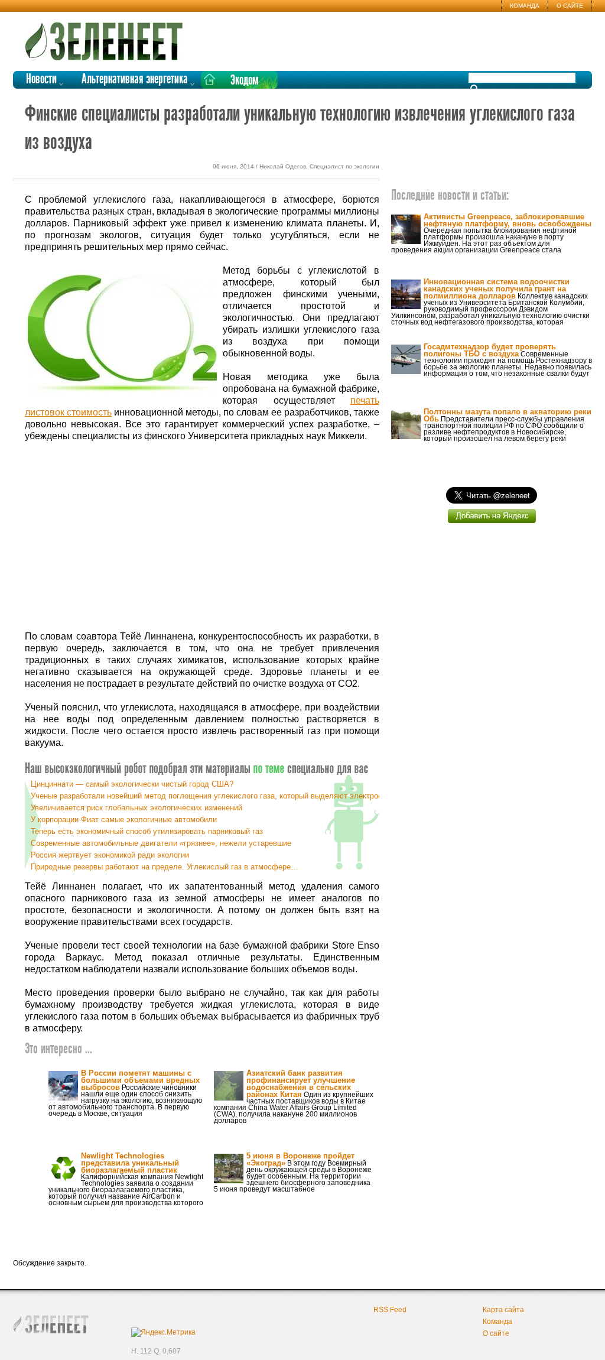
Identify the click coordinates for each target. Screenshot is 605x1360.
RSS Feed (389, 1310)
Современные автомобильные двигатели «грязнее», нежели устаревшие (161, 843)
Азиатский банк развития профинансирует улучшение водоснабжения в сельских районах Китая (300, 1084)
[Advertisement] (202, 536)
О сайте (570, 5)
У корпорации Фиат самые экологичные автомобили (124, 819)
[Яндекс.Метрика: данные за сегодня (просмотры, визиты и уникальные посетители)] (163, 1332)
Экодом (244, 80)
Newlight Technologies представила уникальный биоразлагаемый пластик (130, 1162)
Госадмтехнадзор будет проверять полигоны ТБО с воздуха (490, 350)
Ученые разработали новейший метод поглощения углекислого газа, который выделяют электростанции (218, 795)
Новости (41, 79)
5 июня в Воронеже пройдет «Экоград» (300, 1159)
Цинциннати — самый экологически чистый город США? (132, 784)
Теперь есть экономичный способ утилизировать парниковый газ (147, 831)
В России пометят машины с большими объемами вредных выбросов (140, 1080)
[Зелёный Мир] (107, 36)
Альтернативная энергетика (135, 79)
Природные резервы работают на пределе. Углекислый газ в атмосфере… (164, 866)
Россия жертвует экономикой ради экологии (110, 855)
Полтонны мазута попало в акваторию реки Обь (507, 415)
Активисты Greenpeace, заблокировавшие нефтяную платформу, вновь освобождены (507, 220)
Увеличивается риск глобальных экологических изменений (136, 807)
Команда (524, 5)
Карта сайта (503, 1310)
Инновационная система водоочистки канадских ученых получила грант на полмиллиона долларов (497, 288)
